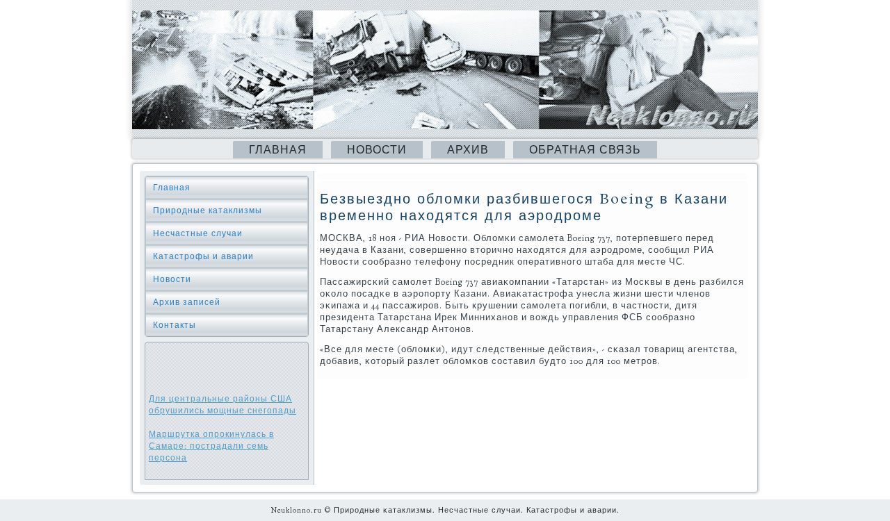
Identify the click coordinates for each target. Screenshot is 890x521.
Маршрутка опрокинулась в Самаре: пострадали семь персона (211, 446)
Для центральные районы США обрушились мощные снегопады (222, 404)
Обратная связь (585, 150)
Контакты (174, 325)
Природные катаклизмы (207, 210)
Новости (377, 150)
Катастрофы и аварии (203, 256)
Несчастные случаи (198, 233)
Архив (468, 150)
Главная (278, 150)
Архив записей (186, 302)
